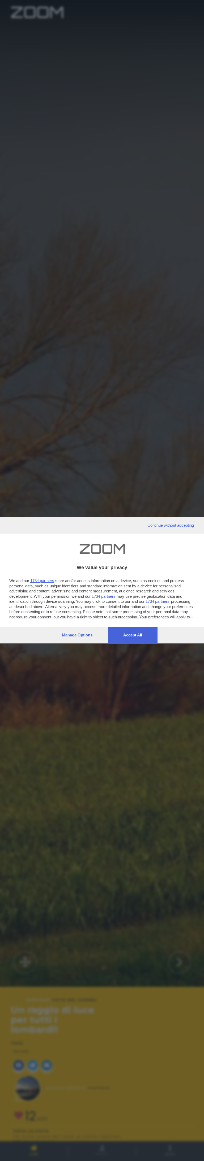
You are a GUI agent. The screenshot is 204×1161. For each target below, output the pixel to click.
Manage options (77, 635)
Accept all (132, 635)
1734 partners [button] (42, 580)
